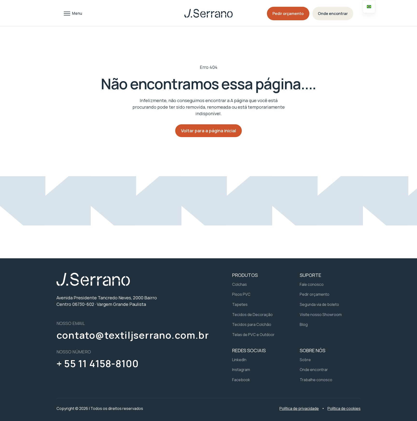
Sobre (305, 359)
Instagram (241, 369)
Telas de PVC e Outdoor (253, 334)
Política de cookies (344, 408)
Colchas (239, 284)
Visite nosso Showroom (321, 314)
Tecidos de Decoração (252, 314)
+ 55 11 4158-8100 (97, 363)
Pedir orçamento (288, 13)
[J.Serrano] (208, 13)
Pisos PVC (241, 294)
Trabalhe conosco (316, 379)
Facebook (241, 379)
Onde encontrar (333, 13)
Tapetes (240, 304)
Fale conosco (312, 284)
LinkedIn (239, 359)
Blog (304, 324)
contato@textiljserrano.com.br (132, 335)
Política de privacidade (299, 408)
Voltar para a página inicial (208, 130)
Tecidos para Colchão (251, 324)
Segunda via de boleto (319, 304)
